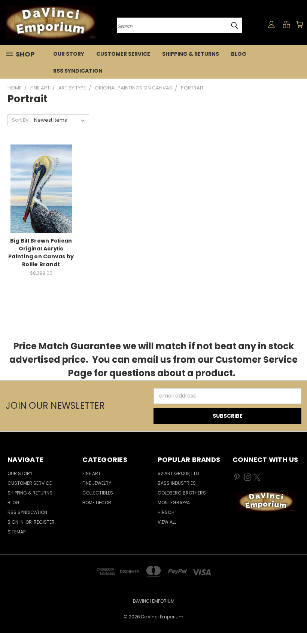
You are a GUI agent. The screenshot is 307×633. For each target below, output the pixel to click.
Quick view (41, 173)
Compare (39, 188)
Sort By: (21, 120)
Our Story (68, 54)
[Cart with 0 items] (299, 24)
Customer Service (123, 54)
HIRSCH (166, 512)
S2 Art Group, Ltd (178, 473)
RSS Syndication (78, 70)
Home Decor (96, 502)
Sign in (16, 522)
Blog (238, 54)
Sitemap (16, 532)
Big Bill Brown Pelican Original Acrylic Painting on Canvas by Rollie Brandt (41, 252)
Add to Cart (41, 201)
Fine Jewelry (96, 483)
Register (44, 522)
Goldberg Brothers (182, 493)
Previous (295, 609)
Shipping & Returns (190, 54)
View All (167, 522)
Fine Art (91, 473)
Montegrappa (174, 502)
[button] (265, 502)
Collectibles (97, 493)
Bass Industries (177, 483)
